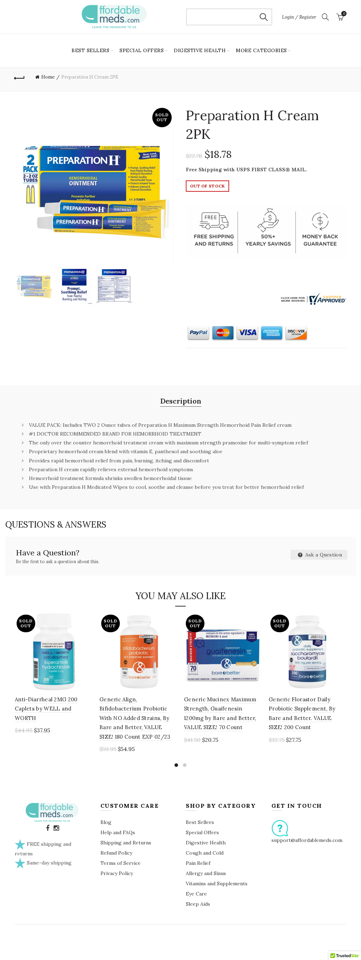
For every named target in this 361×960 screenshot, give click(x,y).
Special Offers (202, 832)
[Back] (20, 77)
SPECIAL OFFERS (142, 50)
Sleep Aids (198, 904)
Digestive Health (206, 842)
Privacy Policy (116, 873)
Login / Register (299, 17)
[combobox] (229, 16)
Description (180, 400)
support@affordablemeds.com (306, 840)
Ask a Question (323, 555)
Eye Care (196, 894)
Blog (105, 822)
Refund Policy (116, 853)
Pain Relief (198, 863)
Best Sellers (200, 822)
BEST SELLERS (90, 50)
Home (48, 77)
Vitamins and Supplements (216, 883)
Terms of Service (120, 863)
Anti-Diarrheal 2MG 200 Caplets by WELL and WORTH (46, 708)
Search (263, 17)
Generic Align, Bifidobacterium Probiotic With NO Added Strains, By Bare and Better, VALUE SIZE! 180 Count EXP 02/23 (135, 718)
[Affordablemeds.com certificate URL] (312, 298)
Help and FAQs (117, 832)
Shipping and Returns (125, 842)
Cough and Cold (205, 853)
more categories (261, 50)
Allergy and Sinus (206, 873)
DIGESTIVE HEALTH (200, 50)
